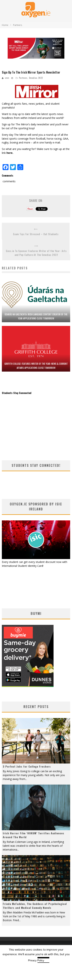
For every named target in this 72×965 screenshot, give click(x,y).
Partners (23, 77)
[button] (36, 48)
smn (7, 77)
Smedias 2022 (36, 77)
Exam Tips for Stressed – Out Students (36, 234)
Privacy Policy (36, 960)
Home (5, 25)
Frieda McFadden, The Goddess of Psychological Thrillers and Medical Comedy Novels (35, 906)
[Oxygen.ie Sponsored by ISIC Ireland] (36, 558)
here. (9, 153)
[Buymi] (28, 686)
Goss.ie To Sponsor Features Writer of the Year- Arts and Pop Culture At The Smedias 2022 (36, 253)
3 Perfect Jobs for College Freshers (27, 766)
